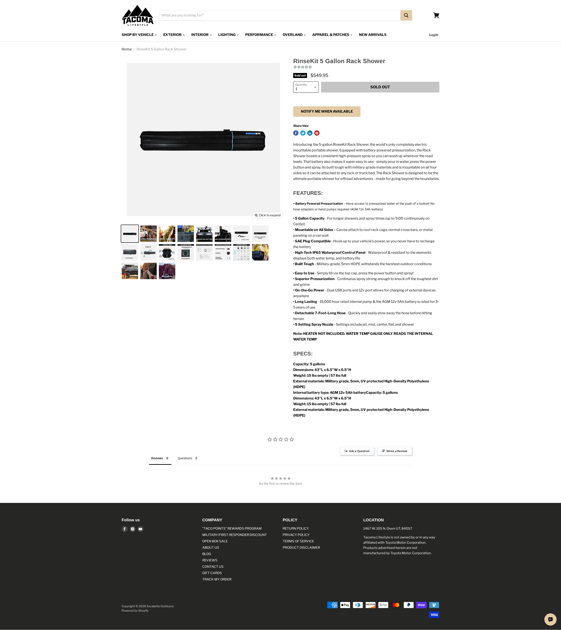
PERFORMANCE (259, 35)
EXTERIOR (172, 35)
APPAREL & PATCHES (331, 35)
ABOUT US (210, 548)
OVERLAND (293, 35)
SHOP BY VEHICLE (138, 35)
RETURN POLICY (296, 529)
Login (433, 35)
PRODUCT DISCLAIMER (301, 548)
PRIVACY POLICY (296, 535)
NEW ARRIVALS (373, 35)
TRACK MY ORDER (216, 579)
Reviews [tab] (157, 458)
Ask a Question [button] (359, 451)
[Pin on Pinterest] (317, 133)
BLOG (206, 554)
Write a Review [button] (397, 451)
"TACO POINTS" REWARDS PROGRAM (232, 529)
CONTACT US (213, 567)
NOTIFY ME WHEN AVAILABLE (327, 111)
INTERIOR (200, 35)
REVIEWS (209, 560)
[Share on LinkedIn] (309, 133)
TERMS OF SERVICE (298, 541)
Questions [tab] (185, 458)
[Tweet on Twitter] (302, 133)
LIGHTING (227, 35)
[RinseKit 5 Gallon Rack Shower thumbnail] (129, 233)
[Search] (406, 15)
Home (127, 49)
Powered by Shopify (135, 610)
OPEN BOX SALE (215, 541)
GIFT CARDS (212, 573)
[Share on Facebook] (295, 133)
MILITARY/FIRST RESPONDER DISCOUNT (234, 535)
